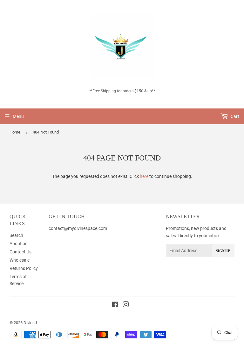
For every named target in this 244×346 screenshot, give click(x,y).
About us (18, 243)
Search (16, 235)
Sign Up (223, 250)
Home (15, 132)
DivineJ (30, 322)
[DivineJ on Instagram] (126, 305)
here (144, 176)
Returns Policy (24, 268)
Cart (234, 116)
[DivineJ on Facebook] (115, 305)
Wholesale (20, 260)
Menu (18, 116)
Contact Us (20, 251)
